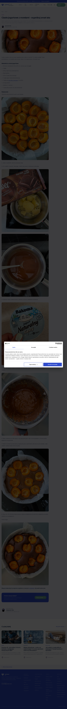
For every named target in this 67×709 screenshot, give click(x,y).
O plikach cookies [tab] (53, 347)
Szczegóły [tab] (33, 347)
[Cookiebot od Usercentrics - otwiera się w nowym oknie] (56, 344)
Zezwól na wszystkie (52, 364)
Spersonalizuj (32, 364)
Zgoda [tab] (13, 347)
